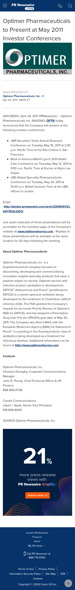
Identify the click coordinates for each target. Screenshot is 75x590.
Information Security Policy (25, 574)
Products (37, 537)
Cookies (38, 578)
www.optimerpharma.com (35, 231)
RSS (63, 574)
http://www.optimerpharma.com (37, 345)
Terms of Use (26, 569)
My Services (35, 546)
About (37, 541)
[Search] (70, 5)
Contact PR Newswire (37, 532)
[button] (37, 58)
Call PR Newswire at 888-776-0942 (38, 555)
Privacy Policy (47, 569)
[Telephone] (60, 5)
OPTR (50, 120)
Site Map (51, 574)
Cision (44, 584)
